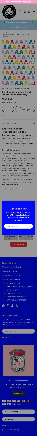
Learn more (27, 2)
